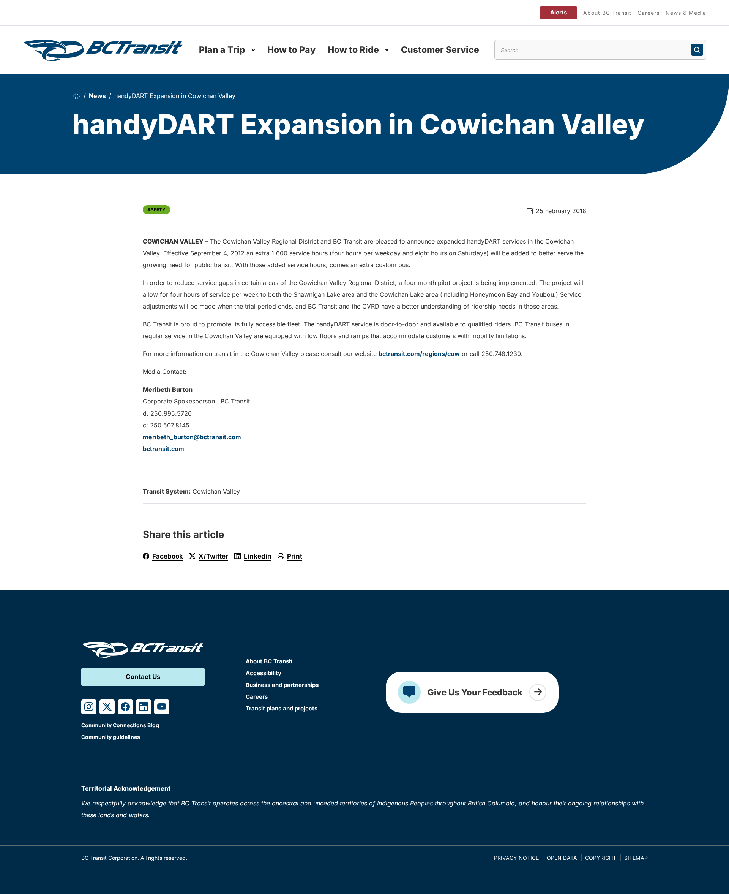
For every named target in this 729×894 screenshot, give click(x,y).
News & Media (686, 12)
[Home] (76, 96)
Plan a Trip (222, 49)
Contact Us (143, 676)
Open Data (562, 857)
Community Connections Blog (120, 725)
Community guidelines (110, 737)
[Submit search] (697, 50)
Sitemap (636, 857)
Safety (156, 209)
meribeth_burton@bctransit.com (192, 437)
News (97, 96)
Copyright (600, 857)
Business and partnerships (282, 684)
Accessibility (263, 673)
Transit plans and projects (281, 708)
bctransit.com (163, 449)
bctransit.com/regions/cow (419, 354)
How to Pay (291, 49)
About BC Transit (607, 12)
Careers (648, 12)
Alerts (558, 12)
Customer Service (440, 49)
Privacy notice (516, 857)
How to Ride (353, 49)
